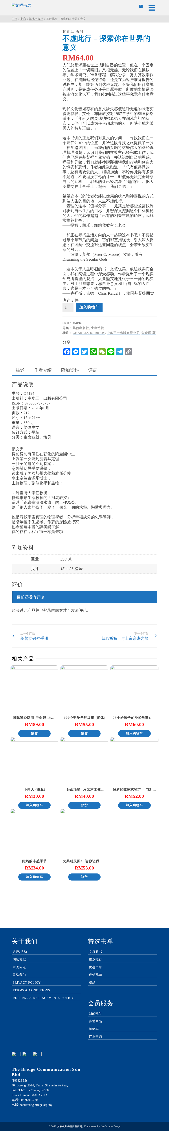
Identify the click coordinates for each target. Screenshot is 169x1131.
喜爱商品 (95, 1021)
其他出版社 (81, 328)
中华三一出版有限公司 (123, 333)
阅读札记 (19, 959)
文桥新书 (95, 951)
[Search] (128, 7)
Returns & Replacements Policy (43, 998)
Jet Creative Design (111, 1126)
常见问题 (19, 967)
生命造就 (97, 328)
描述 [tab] (20, 370)
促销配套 (95, 975)
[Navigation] (151, 7)
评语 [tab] (92, 370)
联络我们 (19, 975)
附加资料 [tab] (70, 370)
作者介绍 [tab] (43, 370)
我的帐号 (95, 1013)
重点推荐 (95, 959)
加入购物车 (89, 307)
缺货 (34, 733)
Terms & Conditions (31, 990)
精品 (92, 982)
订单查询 (95, 1036)
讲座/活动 (20, 951)
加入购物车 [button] (134, 733)
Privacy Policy (27, 982)
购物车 (94, 1029)
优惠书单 (95, 967)
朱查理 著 (148, 333)
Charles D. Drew (89, 333)
